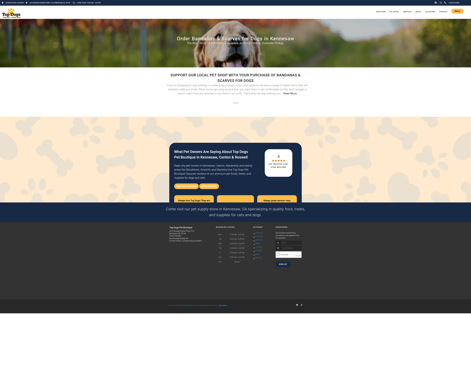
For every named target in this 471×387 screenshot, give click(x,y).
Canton (220, 165)
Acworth (205, 169)
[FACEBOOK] (435, 3)
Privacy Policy (188, 305)
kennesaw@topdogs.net (178, 238)
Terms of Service (201, 305)
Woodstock (192, 169)
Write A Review (209, 186)
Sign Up (283, 264)
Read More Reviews (186, 186)
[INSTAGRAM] (440, 3)
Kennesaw (209, 165)
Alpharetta (232, 165)
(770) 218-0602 (175, 236)
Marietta (222, 169)
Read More (290, 93)
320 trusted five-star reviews (278, 165)
